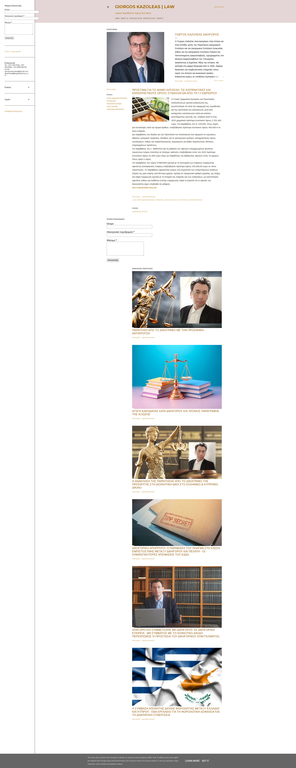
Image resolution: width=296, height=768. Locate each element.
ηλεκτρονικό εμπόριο (114, 104)
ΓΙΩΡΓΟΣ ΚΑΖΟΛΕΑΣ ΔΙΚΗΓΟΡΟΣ (197, 34)
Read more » (219, 80)
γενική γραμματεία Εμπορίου (117, 98)
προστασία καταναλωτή (115, 109)
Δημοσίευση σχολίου (191, 81)
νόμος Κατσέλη (112, 106)
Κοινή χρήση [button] (179, 81)
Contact (159, 18)
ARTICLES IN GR (136, 18)
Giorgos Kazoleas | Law (145, 6)
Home (117, 18)
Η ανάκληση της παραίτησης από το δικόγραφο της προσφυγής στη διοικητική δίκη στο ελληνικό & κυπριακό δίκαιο (175, 484)
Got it (205, 760)
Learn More (192, 760)
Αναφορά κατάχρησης (13, 111)
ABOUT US (125, 18)
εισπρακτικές (111, 101)
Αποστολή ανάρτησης (148, 197)
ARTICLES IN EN (149, 18)
